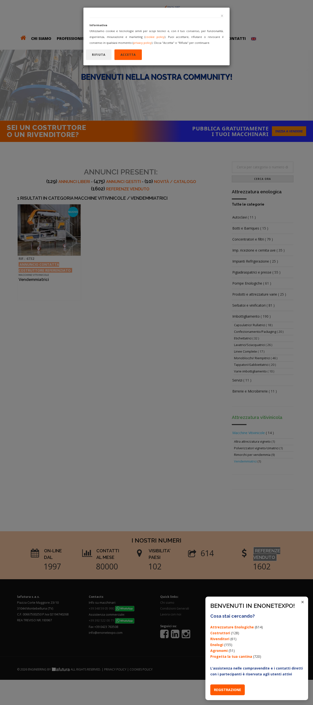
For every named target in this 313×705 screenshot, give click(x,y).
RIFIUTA (98, 55)
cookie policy (155, 37)
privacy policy (142, 43)
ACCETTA (128, 55)
